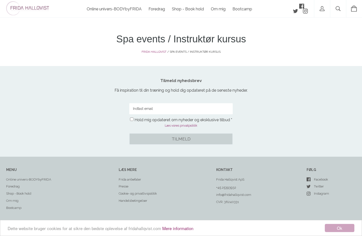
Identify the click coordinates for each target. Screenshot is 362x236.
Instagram (321, 193)
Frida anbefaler (130, 179)
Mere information (177, 228)
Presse (123, 186)
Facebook (321, 179)
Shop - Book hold (188, 9)
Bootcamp (242, 9)
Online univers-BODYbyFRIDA (114, 9)
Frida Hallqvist (154, 51)
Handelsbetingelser (133, 200)
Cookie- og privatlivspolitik (138, 193)
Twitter (319, 186)
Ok (339, 228)
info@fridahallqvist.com (233, 195)
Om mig (218, 9)
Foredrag (156, 9)
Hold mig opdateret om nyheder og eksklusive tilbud (182, 120)
